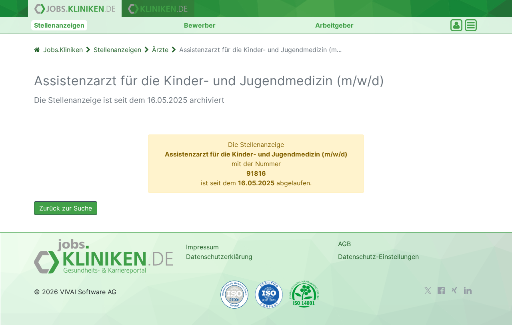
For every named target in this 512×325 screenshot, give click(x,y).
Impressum (202, 247)
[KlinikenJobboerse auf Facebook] (441, 290)
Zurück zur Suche (65, 208)
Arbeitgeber (334, 25)
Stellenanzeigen (59, 25)
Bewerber (200, 25)
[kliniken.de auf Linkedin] (468, 290)
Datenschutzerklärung (219, 257)
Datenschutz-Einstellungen (378, 257)
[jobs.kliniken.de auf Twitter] (428, 290)
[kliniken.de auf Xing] (454, 290)
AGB (344, 244)
